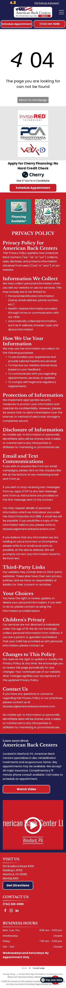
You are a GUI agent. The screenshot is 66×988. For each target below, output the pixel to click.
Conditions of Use (54, 974)
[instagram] (11, 911)
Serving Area (10, 878)
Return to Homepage (33, 100)
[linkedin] (17, 911)
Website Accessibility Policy (46, 977)
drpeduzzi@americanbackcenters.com (29, 529)
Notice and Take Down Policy (20, 977)
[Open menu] (61, 12)
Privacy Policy (9, 974)
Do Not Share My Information (32, 974)
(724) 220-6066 (13, 904)
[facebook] (5, 911)
